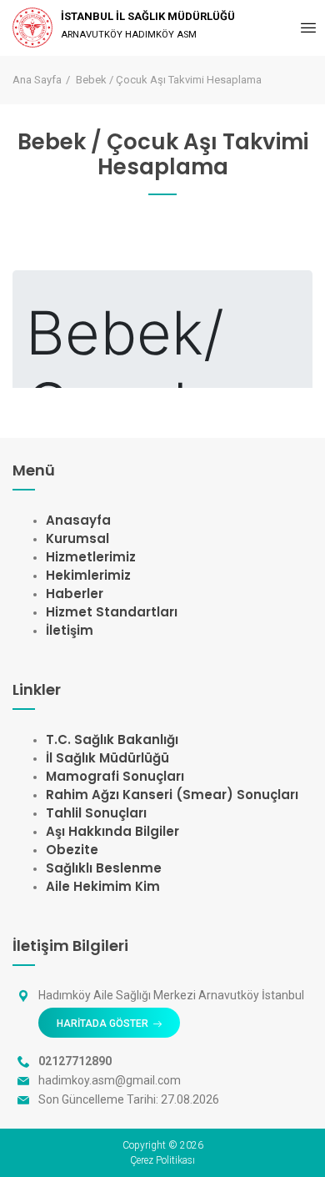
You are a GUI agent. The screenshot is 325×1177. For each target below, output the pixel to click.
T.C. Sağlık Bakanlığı (112, 739)
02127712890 (75, 1061)
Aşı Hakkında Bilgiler (112, 831)
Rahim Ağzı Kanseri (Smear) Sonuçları (172, 794)
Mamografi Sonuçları (115, 776)
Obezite (72, 849)
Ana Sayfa (37, 79)
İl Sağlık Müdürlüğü (107, 758)
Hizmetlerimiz (91, 557)
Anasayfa (78, 520)
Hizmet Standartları (112, 612)
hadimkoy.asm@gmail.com (109, 1080)
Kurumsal (77, 538)
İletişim (69, 630)
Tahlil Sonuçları (96, 813)
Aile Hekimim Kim (103, 886)
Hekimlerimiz (88, 575)
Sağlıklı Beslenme (104, 868)
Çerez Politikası (162, 1160)
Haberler (74, 593)
